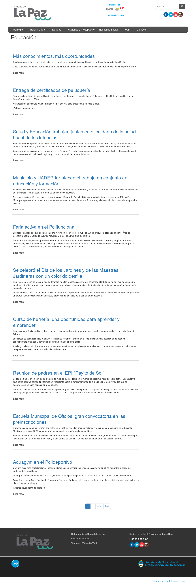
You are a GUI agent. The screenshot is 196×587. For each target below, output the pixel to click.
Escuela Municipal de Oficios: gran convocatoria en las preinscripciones (69, 419)
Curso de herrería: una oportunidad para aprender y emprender (66, 322)
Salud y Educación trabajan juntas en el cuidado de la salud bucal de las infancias (74, 134)
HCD (127, 29)
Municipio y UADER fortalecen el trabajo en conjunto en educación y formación (70, 180)
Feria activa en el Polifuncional (44, 226)
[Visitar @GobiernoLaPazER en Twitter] (170, 14)
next (99, 506)
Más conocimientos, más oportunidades (54, 56)
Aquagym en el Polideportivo (42, 462)
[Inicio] (32, 13)
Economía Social (108, 29)
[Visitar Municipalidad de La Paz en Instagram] (180, 14)
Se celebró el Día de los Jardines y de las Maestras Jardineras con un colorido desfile (65, 273)
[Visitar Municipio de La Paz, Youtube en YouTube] (175, 14)
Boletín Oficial (38, 29)
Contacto (142, 29)
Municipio (18, 29)
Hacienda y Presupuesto (81, 29)
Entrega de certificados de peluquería (51, 90)
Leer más (18, 72)
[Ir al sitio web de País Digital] (53, 563)
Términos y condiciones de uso (168, 581)
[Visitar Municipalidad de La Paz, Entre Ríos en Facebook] (165, 14)
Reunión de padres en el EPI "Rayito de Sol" (58, 372)
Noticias (57, 29)
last (107, 506)
